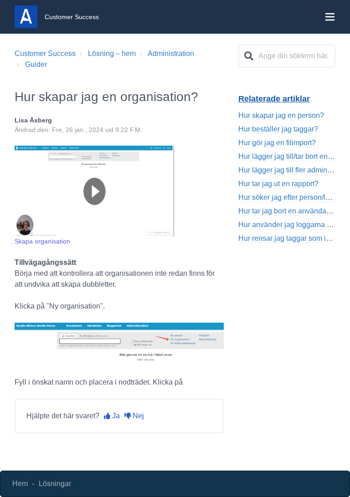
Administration (171, 53)
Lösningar (55, 483)
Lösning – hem (112, 53)
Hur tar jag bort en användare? (287, 211)
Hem (20, 483)
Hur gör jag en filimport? (277, 143)
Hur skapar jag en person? (281, 115)
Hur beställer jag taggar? (278, 129)
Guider (36, 64)
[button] (329, 16)
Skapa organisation (42, 241)
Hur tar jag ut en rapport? (278, 184)
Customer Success (45, 53)
